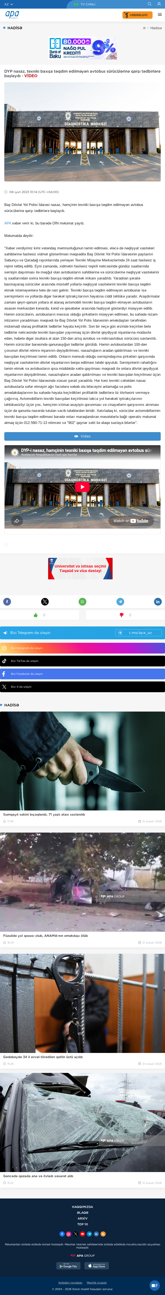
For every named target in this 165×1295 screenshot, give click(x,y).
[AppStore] (96, 1266)
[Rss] (103, 1234)
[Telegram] (89, 1234)
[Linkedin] (96, 1234)
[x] (75, 1234)
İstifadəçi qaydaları (70, 1282)
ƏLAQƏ (82, 1212)
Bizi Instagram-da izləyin (26, 648)
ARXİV (83, 1218)
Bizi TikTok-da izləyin (24, 661)
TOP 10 (82, 1224)
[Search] (149, 4)
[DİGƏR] (159, 15)
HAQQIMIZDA (82, 1207)
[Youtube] (82, 1234)
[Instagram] (68, 1234)
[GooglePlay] (68, 1266)
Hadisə (156, 28)
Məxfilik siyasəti (97, 1282)
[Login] (159, 4)
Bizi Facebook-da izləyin (27, 673)
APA (7, 223)
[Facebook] (62, 1234)
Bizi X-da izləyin (21, 686)
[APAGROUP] (82, 1256)
